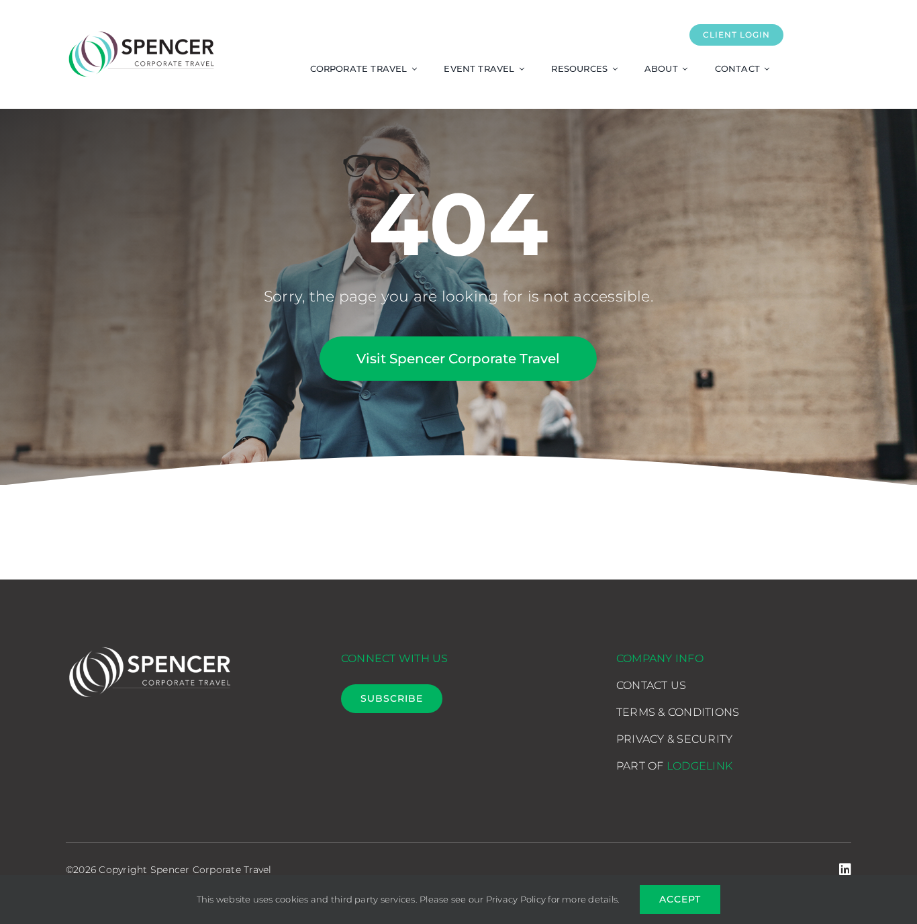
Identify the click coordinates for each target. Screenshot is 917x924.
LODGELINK (699, 765)
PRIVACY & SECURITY (674, 739)
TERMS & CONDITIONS (677, 712)
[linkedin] (845, 869)
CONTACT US (651, 685)
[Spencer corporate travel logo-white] (150, 645)
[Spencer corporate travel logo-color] (141, 30)
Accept (680, 899)
